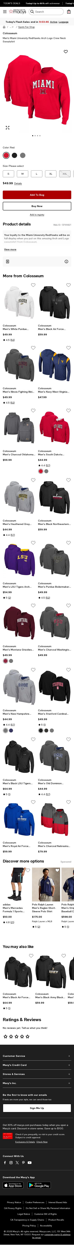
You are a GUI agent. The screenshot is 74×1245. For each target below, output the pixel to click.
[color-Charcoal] (46, 730)
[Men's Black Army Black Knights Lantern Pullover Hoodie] (50, 972)
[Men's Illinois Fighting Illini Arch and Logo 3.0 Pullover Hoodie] (19, 365)
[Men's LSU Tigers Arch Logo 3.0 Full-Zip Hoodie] (19, 560)
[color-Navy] (11, 730)
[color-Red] (41, 471)
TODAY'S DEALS (11, 3)
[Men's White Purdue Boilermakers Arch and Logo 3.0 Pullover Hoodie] (19, 302)
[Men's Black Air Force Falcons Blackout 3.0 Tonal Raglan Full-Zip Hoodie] (18, 972)
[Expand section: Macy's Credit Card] (37, 1065)
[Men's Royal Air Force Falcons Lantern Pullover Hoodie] (19, 819)
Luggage (63, 21)
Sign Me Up (37, 1108)
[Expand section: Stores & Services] (37, 1074)
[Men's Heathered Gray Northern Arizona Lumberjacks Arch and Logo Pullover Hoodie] (19, 497)
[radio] (41, 471)
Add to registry (37, 214)
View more (10, 249)
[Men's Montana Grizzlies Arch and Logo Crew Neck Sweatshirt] (19, 623)
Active (53, 21)
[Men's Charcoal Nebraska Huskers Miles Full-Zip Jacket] (54, 819)
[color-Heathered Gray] (46, 471)
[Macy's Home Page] (17, 11)
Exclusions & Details (25, 1142)
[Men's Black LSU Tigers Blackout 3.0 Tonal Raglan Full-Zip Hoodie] (19, 757)
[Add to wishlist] (65, 51)
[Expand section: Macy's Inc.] (37, 1083)
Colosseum (10, 33)
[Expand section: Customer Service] (37, 1056)
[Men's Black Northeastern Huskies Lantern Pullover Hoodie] (54, 497)
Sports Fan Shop (26, 27)
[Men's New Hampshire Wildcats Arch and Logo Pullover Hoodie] (19, 687)
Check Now (41, 1142)
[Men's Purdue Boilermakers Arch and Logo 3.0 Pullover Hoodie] (54, 560)
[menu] (5, 12)
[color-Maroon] (5, 661)
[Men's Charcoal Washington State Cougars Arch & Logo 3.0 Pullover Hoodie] (54, 623)
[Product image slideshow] (37, 94)
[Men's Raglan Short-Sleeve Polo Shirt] (46, 884)
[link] (19, 333)
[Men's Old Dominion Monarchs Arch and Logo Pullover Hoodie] (54, 757)
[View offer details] (37, 262)
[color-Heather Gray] (5, 730)
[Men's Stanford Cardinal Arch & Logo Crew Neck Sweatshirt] (54, 687)
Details (18, 183)
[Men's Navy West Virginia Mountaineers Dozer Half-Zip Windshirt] (54, 365)
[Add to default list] (33, 285)
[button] (12, 27)
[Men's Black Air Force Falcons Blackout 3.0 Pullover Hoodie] (54, 302)
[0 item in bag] (68, 11)
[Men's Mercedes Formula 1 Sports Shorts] (17, 884)
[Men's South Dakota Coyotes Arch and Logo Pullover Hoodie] (54, 428)
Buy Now (37, 206)
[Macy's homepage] (4, 27)
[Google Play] (39, 1185)
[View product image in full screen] (8, 128)
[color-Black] (41, 730)
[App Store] (13, 1185)
